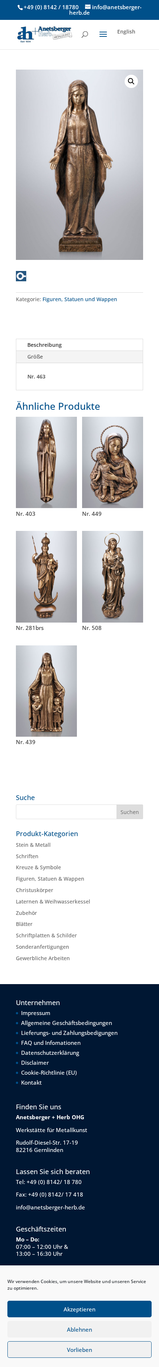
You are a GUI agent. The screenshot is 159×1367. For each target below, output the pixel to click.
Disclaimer (35, 1062)
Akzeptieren (79, 1309)
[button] (131, 81)
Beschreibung (44, 344)
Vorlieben (79, 1349)
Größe (35, 356)
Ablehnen (79, 1329)
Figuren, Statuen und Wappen (80, 299)
